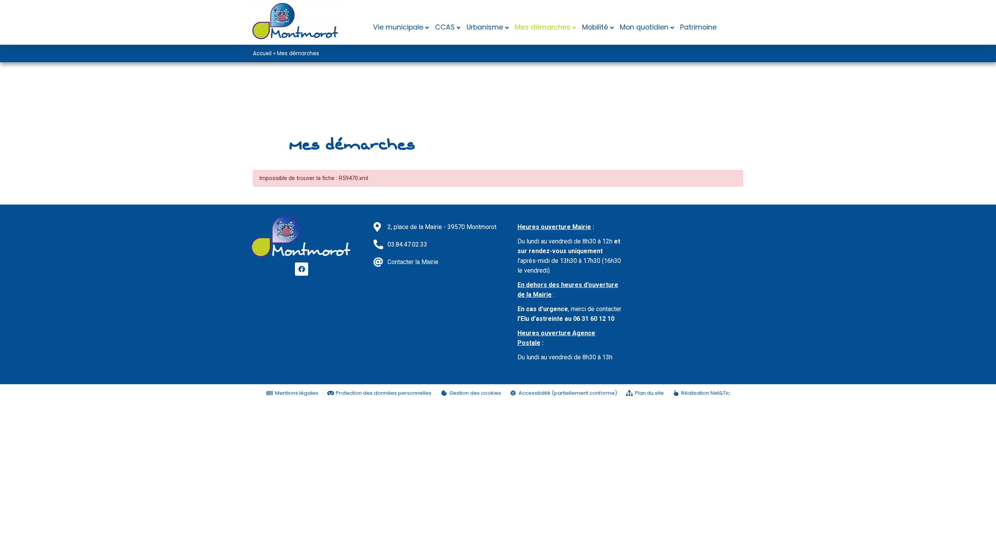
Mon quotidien (644, 27)
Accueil (262, 53)
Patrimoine (698, 27)
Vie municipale (398, 27)
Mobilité (595, 27)
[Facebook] (301, 269)
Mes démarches (542, 27)
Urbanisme (484, 27)
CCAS (445, 27)
